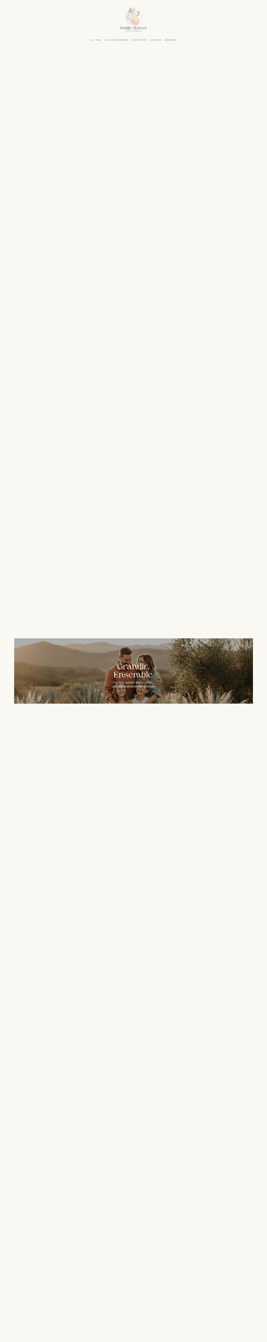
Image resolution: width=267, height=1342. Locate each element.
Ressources (139, 40)
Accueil (96, 40)
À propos (155, 40)
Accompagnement (116, 40)
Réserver (170, 40)
